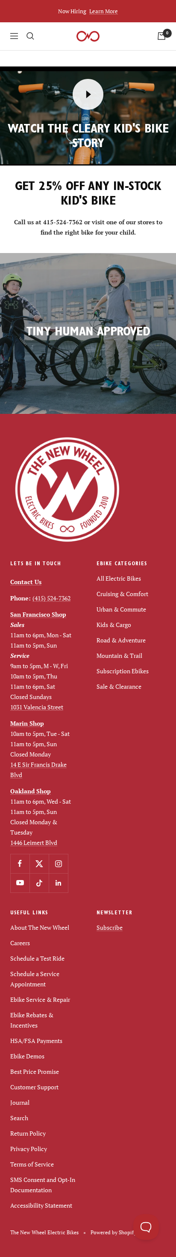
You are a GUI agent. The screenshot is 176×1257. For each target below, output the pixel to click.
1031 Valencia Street (36, 707)
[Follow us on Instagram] (58, 863)
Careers (20, 943)
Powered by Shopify (113, 1232)
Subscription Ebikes (123, 671)
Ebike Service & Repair (40, 999)
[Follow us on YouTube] (19, 882)
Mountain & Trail (119, 655)
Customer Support (34, 1087)
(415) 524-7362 (51, 598)
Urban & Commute (121, 609)
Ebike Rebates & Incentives (31, 1020)
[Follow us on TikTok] (39, 882)
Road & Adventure (121, 640)
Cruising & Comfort (122, 594)
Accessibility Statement (41, 1205)
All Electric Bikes (119, 578)
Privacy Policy (28, 1149)
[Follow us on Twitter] (39, 863)
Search (19, 1118)
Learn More (103, 11)
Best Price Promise (34, 1071)
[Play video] (88, 94)
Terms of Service (32, 1164)
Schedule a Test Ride (37, 958)
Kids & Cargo (114, 625)
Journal (19, 1102)
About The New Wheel (39, 927)
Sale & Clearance (119, 686)
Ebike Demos (27, 1056)
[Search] (30, 36)
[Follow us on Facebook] (19, 863)
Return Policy (28, 1133)
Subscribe (110, 927)
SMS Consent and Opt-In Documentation (42, 1185)
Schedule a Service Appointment (34, 979)
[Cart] (161, 36)
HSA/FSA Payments (36, 1041)
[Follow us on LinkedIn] (58, 882)
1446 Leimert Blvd (33, 842)
